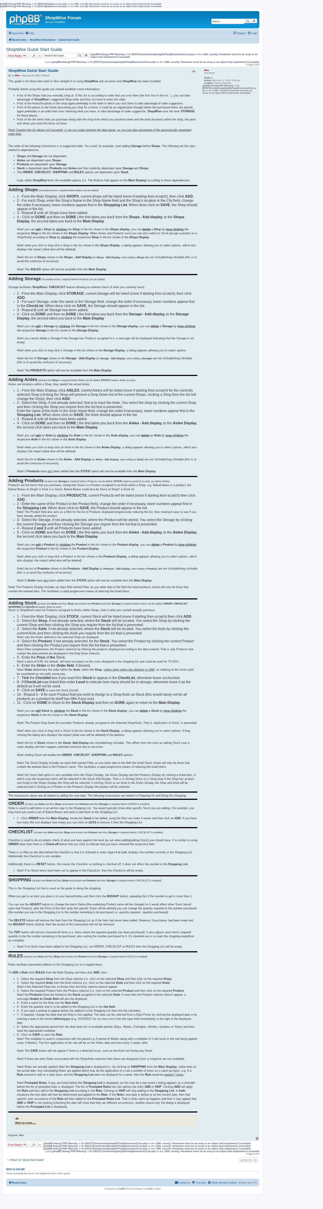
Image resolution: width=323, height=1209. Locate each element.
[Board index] (26, 19)
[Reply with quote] (194, 71)
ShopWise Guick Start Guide (34, 49)
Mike (206, 70)
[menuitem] (29, 33)
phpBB (121, 1188)
